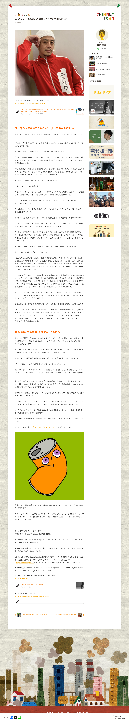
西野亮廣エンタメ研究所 (120, 717)
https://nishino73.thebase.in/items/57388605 (33, 596)
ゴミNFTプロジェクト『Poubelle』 (45, 427)
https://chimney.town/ (25, 563)
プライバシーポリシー (65, 713)
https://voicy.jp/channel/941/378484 (30, 103)
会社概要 (50, 713)
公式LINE (103, 48)
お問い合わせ (81, 713)
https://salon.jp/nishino (24, 578)
